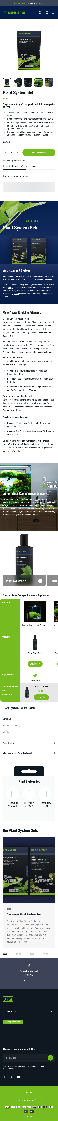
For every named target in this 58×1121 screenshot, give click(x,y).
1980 (46, 954)
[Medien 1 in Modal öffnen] (50, 28)
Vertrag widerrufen (12, 1022)
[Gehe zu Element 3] (28, 82)
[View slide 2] (27, 981)
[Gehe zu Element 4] (38, 82)
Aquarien (11, 115)
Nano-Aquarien (46, 423)
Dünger (10, 288)
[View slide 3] (30, 981)
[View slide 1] (24, 981)
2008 (19, 954)
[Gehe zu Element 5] (49, 82)
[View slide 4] (33, 981)
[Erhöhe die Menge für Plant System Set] (17, 152)
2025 (6, 954)
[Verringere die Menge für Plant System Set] (5, 152)
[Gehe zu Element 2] (17, 82)
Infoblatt (6, 732)
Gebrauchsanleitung (11, 725)
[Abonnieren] (50, 1058)
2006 (33, 954)
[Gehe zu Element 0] (7, 82)
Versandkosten (19, 161)
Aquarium (15, 294)
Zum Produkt (35, 664)
